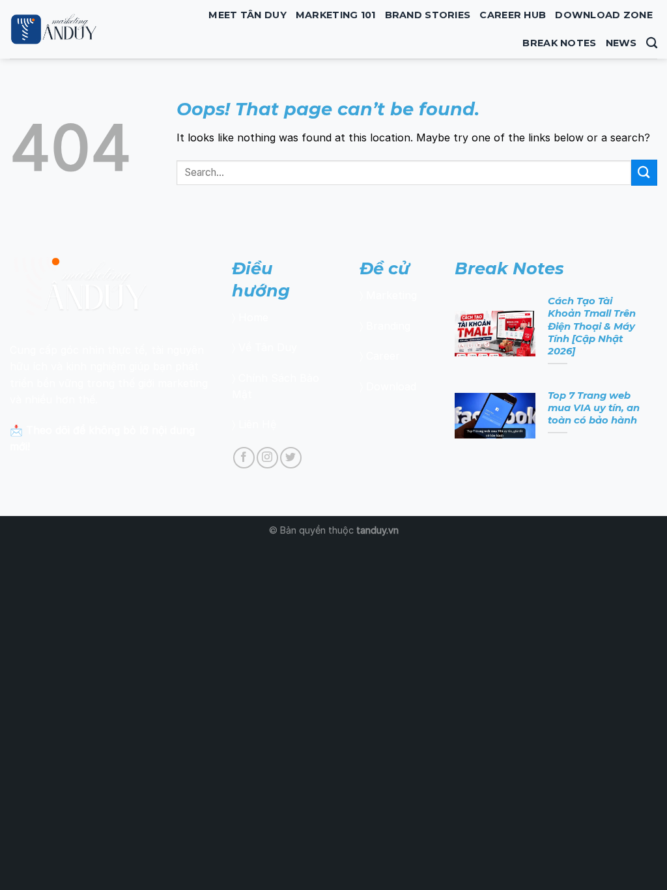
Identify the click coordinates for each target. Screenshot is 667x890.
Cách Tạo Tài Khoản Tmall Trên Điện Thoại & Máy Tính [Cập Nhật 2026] (592, 326)
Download (391, 386)
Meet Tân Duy (247, 15)
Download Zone (604, 15)
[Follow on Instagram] (267, 457)
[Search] (651, 43)
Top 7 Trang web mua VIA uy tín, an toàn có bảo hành (594, 408)
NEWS (621, 43)
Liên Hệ (257, 424)
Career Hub (512, 15)
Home (253, 317)
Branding (388, 325)
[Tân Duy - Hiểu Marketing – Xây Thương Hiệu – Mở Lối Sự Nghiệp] (83, 29)
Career (383, 355)
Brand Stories (428, 15)
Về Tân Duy (267, 347)
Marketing (391, 295)
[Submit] (644, 172)
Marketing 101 (336, 15)
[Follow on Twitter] (291, 457)
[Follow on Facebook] (244, 457)
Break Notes (559, 43)
